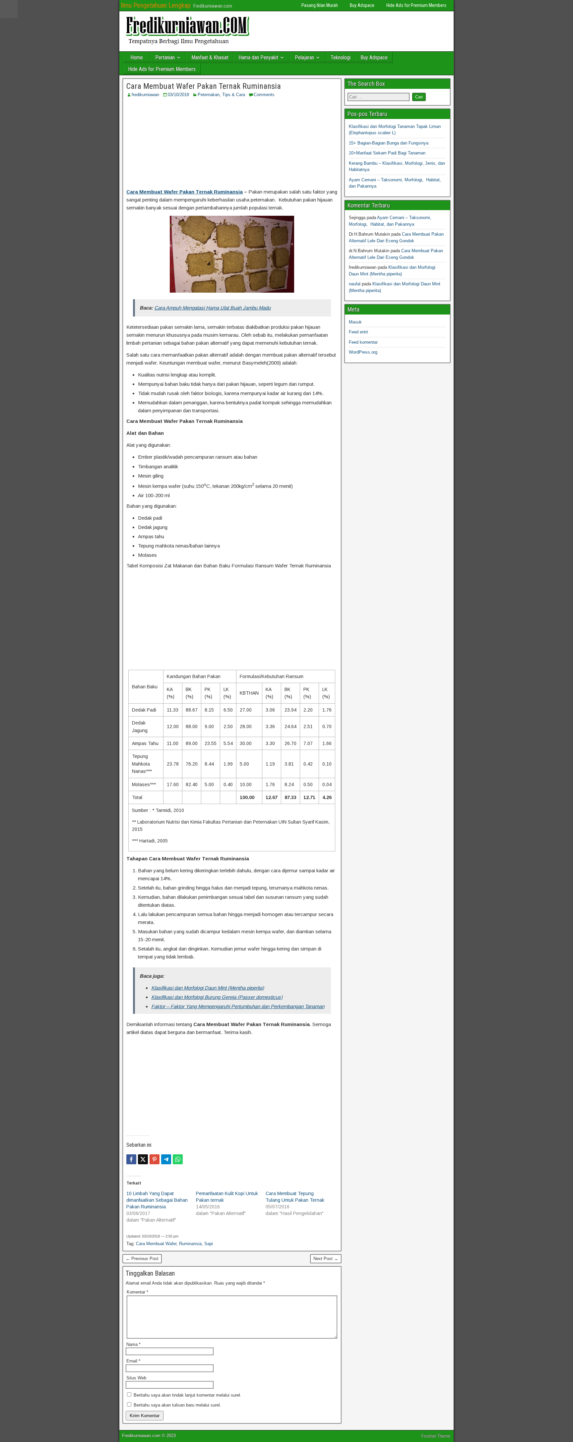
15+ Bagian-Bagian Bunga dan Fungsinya (388, 143)
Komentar (137, 1292)
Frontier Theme (435, 1436)
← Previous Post (142, 1258)
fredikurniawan (145, 94)
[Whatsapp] (178, 1159)
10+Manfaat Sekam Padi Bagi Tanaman (387, 152)
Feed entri (358, 331)
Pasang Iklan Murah (319, 5)
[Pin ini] (154, 1159)
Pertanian (165, 57)
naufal (354, 283)
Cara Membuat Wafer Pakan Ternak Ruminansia (203, 86)
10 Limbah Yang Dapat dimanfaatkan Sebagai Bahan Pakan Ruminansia (157, 1200)
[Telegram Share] (166, 1159)
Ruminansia (190, 1243)
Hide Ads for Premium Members (416, 5)
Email (133, 1360)
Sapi (208, 1243)
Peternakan (209, 94)
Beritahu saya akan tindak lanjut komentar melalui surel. (187, 1395)
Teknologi (340, 57)
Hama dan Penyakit (258, 57)
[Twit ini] (143, 1159)
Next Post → (325, 1258)
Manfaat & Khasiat (209, 57)
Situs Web (136, 1377)
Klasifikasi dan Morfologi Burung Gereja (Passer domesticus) (217, 997)
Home (136, 57)
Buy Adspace (362, 5)
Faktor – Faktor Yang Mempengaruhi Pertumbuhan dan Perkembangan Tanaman (237, 1006)
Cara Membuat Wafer (156, 1243)
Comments (264, 94)
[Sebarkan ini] (131, 1159)
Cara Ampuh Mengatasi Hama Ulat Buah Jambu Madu (212, 308)
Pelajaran (304, 57)
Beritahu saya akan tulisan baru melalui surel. (177, 1405)
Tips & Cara (233, 94)
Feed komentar (363, 342)
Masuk (355, 321)
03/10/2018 (178, 94)
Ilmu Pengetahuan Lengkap (156, 5)
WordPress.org (363, 352)
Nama (133, 1344)
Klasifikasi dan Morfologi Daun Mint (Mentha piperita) (207, 988)
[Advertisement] (232, 142)
